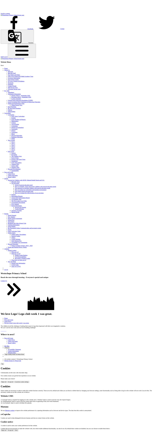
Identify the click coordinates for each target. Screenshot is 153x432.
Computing (14, 126)
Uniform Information (13, 225)
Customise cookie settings (22, 382)
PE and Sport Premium (14, 108)
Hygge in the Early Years (18, 159)
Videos (13, 237)
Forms (9, 229)
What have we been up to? (18, 260)
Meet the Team (15, 182)
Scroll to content (5, 13)
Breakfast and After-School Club (17, 223)
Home (6, 68)
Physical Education (16, 135)
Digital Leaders (12, 250)
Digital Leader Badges (21, 255)
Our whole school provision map (24, 191)
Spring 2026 (14, 166)
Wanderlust (14, 161)
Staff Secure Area (13, 87)
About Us (7, 70)
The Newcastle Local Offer (19, 201)
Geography (14, 129)
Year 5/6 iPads (12, 261)
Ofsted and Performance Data (16, 103)
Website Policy (12, 352)
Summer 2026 (15, 167)
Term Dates (11, 221)
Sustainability (15, 170)
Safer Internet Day (16, 241)
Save (16, 430)
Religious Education (17, 137)
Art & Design (15, 124)
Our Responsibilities (20, 257)
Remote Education (13, 244)
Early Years (11, 151)
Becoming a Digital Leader (22, 258)
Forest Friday (15, 158)
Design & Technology (17, 127)
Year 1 (13, 142)
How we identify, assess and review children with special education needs (35, 186)
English (13, 118)
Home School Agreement (15, 218)
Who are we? (15, 252)
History (13, 130)
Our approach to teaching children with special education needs (32, 188)
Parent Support (12, 215)
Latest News (11, 174)
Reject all (3, 382)
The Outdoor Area (16, 156)
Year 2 (13, 143)
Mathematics (14, 121)
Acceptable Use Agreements (19, 242)
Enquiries (10, 84)
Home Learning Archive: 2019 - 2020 (21, 245)
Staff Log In (4, 57)
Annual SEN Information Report (20, 198)
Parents (6, 213)
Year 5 (13, 148)
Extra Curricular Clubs (14, 231)
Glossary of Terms (16, 210)
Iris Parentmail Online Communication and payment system (24, 228)
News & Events (8, 172)
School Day (11, 220)
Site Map (6, 346)
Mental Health (15, 212)
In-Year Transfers (16, 99)
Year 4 (13, 146)
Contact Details (12, 86)
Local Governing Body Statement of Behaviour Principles (24, 102)
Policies (10, 110)
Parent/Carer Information (18, 263)
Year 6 (13, 150)
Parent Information (16, 206)
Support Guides (15, 236)
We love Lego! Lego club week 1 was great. (16, 323)
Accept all (10, 382)
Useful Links (15, 265)
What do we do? (16, 253)
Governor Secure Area (14, 89)
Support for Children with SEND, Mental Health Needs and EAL (26, 180)
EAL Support (15, 204)
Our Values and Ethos (14, 75)
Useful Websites (19, 209)
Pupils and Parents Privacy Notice (17, 247)
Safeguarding (11, 111)
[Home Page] (12, 15)
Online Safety (11, 233)
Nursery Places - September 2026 (20, 95)
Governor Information (14, 78)
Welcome (10, 71)
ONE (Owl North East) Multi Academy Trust (20, 76)
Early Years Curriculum (17, 116)
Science (13, 122)
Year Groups (11, 140)
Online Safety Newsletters (18, 234)
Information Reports (17, 196)
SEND (6, 178)
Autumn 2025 (15, 164)
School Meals (11, 226)
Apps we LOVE (16, 266)
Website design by (12, 360)
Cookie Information (13, 351)
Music (13, 134)
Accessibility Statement (14, 349)
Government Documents (18, 202)
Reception (14, 154)
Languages (14, 132)
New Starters (11, 217)
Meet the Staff (12, 73)
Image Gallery (12, 177)
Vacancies (10, 83)
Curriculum (7, 113)
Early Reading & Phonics (18, 119)
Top (2, 364)
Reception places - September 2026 (21, 97)
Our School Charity (13, 79)
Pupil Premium (12, 107)
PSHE (13, 138)
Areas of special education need (24, 185)
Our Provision (15, 183)
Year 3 (13, 145)
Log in (6, 269)
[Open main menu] (22, 51)
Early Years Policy (16, 162)
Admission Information (14, 94)
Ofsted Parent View (16, 105)
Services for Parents (20, 207)
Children (6, 249)
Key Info (6, 91)
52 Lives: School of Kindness (16, 81)
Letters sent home (13, 175)
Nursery (13, 153)
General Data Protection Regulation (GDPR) (20, 100)
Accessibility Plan (16, 199)
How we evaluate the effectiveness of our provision (29, 193)
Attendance (11, 92)
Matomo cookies (9, 410)
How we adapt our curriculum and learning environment (30, 190)
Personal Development (14, 169)
